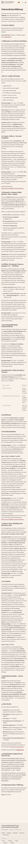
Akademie (12, 842)
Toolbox (3, 840)
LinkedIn (3, 833)
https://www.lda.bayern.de (17, 747)
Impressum (21, 833)
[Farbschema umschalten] (23, 2)
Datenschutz (6, 835)
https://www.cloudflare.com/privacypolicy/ (12, 188)
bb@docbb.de (7, 37)
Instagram (9, 833)
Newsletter (15, 833)
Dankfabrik (10, 840)
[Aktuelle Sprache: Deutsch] (19, 2)
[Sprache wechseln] (19, 2)
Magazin (16, 840)
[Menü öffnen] (25, 2)
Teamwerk (5, 842)
